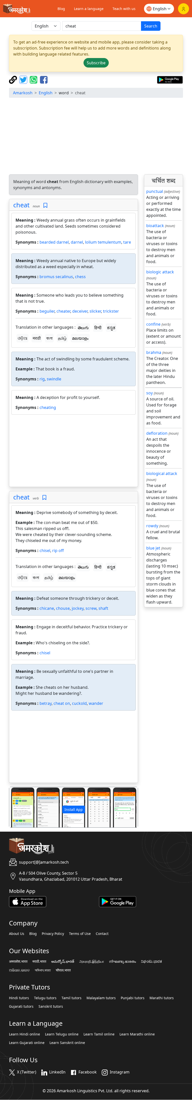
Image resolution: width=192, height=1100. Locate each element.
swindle (54, 379)
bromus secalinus (56, 276)
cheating (48, 407)
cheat (21, 205)
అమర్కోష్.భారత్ (62, 961)
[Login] (183, 8)
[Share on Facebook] (44, 79)
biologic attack (160, 272)
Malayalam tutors (101, 998)
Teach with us (124, 8)
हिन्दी (98, 327)
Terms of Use (80, 934)
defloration (157, 433)
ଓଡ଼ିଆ (22, 338)
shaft (103, 608)
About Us (16, 934)
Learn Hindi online (24, 1034)
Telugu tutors (45, 998)
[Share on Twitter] (23, 79)
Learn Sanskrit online (67, 1043)
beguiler (47, 311)
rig (42, 379)
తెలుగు (83, 327)
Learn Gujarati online (26, 1043)
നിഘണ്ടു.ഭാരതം (122, 961)
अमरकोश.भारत (18, 961)
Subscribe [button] (96, 63)
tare (127, 242)
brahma (153, 352)
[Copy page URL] (13, 79)
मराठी (37, 338)
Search (150, 26)
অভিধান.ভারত (43, 970)
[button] (18, 807)
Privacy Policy (53, 934)
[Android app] (117, 901)
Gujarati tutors (21, 1006)
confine (153, 324)
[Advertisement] (96, 137)
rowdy (152, 525)
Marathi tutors (162, 998)
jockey (78, 608)
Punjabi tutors (132, 998)
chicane (47, 608)
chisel (45, 550)
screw (91, 608)
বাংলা (49, 338)
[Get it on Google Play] (170, 79)
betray (46, 703)
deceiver (80, 311)
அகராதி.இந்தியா (91, 961)
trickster (111, 311)
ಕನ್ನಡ (111, 327)
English (45, 93)
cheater (63, 311)
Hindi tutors (19, 998)
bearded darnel (54, 242)
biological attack (161, 473)
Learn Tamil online (99, 1034)
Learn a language (89, 8)
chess (80, 276)
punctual (154, 191)
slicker (95, 311)
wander (96, 703)
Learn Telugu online (61, 1034)
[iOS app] (27, 901)
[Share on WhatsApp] (34, 79)
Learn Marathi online (137, 1034)
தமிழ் (62, 338)
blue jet (153, 548)
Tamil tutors (72, 998)
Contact (102, 934)
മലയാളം (80, 338)
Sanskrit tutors (50, 1006)
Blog (61, 8)
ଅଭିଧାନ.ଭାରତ (19, 970)
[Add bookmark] (45, 205)
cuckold (79, 703)
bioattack (155, 225)
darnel (77, 242)
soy (149, 393)
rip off (58, 550)
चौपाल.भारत (63, 970)
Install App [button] (73, 809)
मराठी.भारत (39, 961)
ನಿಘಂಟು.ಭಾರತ (151, 961)
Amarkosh (22, 93)
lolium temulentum (103, 242)
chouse (63, 608)
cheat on (62, 703)
